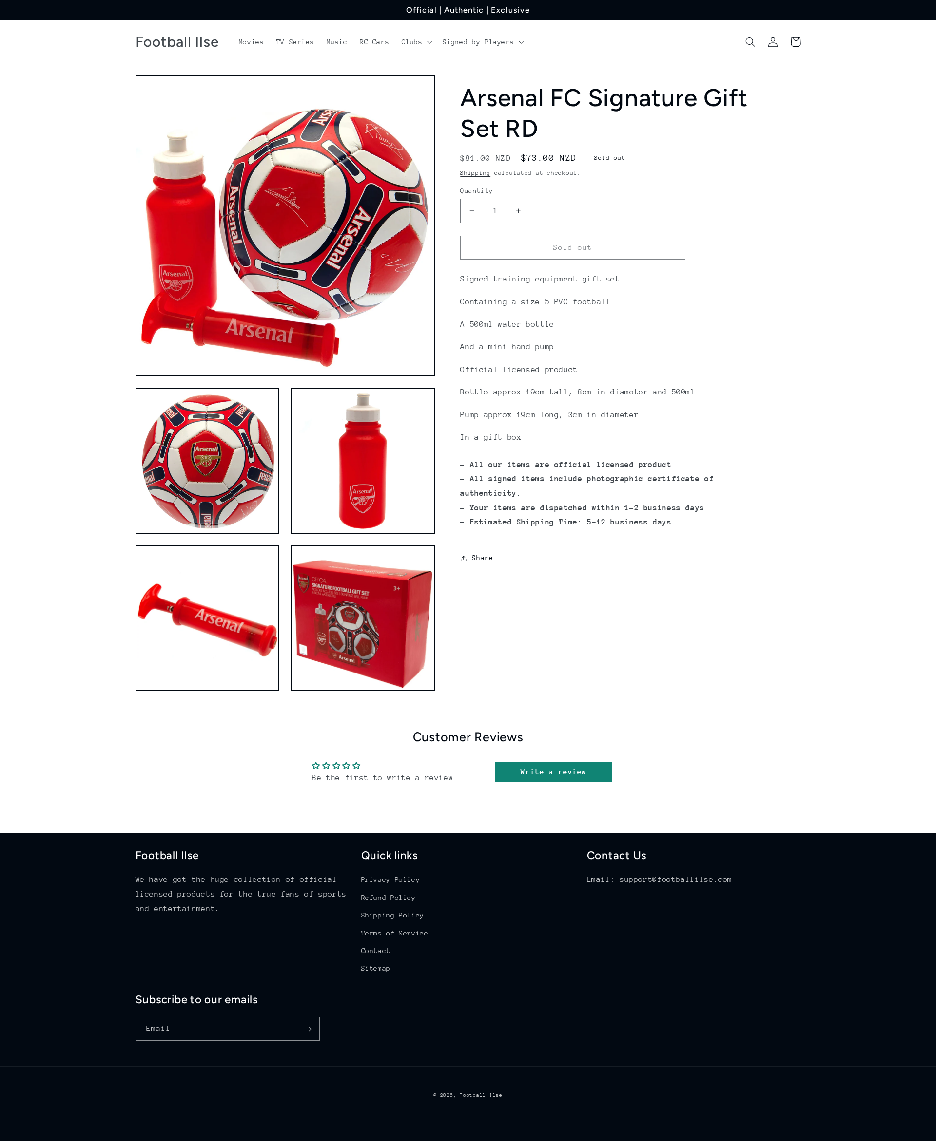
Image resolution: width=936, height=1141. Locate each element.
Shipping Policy (392, 915)
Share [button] (482, 558)
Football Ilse (481, 1095)
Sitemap (375, 968)
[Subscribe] (307, 1029)
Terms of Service (395, 933)
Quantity (476, 190)
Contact (375, 950)
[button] (415, 42)
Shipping (475, 172)
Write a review (553, 771)
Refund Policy (388, 897)
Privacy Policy (390, 879)
